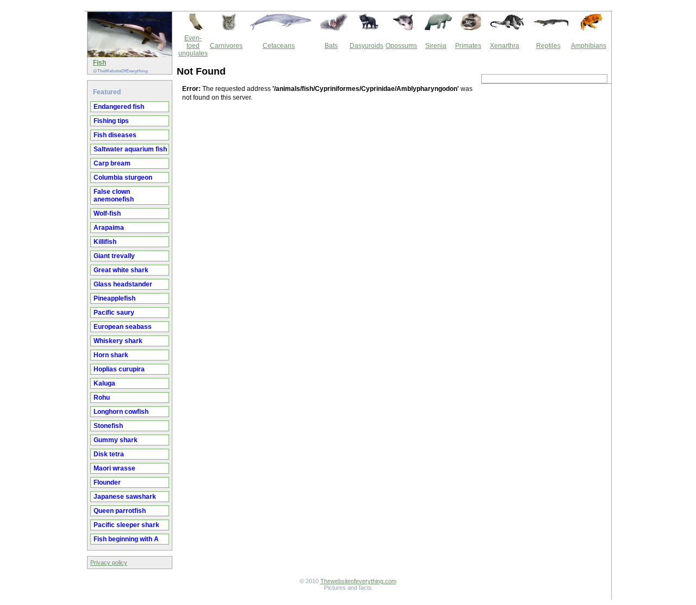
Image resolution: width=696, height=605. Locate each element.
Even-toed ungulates (193, 45)
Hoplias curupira (119, 369)
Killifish (105, 242)
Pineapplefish (114, 298)
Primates (468, 46)
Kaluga (104, 383)
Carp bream (112, 163)
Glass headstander (123, 284)
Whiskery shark (118, 341)
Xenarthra (504, 46)
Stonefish (108, 426)
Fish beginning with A (126, 539)
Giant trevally (114, 256)
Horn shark (111, 355)
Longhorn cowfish (121, 411)
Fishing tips (111, 121)
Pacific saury (114, 312)
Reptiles (548, 46)
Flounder (107, 482)
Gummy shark (116, 440)
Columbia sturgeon (123, 177)
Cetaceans (279, 46)
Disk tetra (109, 454)
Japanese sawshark (125, 496)
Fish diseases (115, 135)
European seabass (123, 327)
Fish (99, 62)
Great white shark (121, 270)
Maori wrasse (114, 468)
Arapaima (109, 227)
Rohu (102, 397)
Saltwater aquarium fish (130, 149)
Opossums (401, 46)
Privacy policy (108, 562)
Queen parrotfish (120, 511)
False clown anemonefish (114, 195)
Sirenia (435, 46)
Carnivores (226, 46)
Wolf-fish (107, 213)
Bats (331, 46)
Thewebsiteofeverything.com (358, 581)
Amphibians (588, 46)
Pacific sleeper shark (126, 525)
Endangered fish (119, 107)
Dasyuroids (366, 46)
